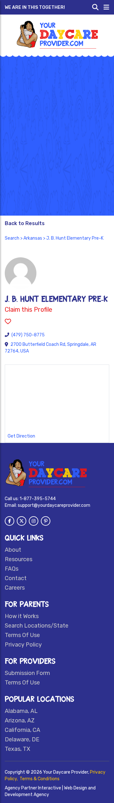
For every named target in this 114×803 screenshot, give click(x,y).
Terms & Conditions (40, 779)
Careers (15, 587)
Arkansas (32, 238)
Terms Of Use (22, 635)
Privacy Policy (23, 644)
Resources (18, 559)
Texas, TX (17, 748)
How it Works (22, 616)
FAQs (11, 568)
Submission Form (27, 673)
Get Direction (21, 436)
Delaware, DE (22, 739)
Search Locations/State (36, 625)
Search (12, 238)
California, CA (22, 729)
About (13, 549)
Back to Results (25, 223)
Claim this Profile (28, 309)
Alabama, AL (21, 711)
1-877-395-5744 (38, 498)
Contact (16, 578)
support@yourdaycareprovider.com (54, 505)
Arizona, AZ (20, 720)
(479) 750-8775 (28, 335)
